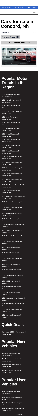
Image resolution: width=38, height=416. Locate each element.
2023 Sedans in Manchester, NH (12, 169)
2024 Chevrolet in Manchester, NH (12, 276)
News (9, 7)
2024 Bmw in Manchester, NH (11, 146)
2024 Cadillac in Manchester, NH (12, 242)
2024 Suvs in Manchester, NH (11, 135)
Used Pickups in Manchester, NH (12, 404)
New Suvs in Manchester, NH (11, 354)
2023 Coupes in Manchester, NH (12, 310)
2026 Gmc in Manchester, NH (11, 118)
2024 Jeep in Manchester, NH (11, 248)
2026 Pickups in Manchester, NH (12, 112)
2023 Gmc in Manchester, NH (11, 254)
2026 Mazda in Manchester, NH (11, 101)
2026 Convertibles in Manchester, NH (13, 197)
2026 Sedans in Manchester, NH (12, 163)
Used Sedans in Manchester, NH (12, 398)
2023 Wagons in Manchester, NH (12, 316)
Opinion (33, 7)
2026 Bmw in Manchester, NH (11, 107)
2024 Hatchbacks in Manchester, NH (13, 305)
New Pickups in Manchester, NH (11, 360)
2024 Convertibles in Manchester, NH (13, 299)
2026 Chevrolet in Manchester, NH (12, 157)
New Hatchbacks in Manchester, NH (13, 371)
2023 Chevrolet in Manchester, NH (12, 214)
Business (21, 7)
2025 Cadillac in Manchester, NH (12, 259)
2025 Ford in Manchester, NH (11, 265)
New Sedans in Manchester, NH (11, 365)
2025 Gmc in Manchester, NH (11, 220)
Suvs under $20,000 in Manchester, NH (14, 333)
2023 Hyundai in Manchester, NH (12, 288)
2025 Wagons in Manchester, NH (12, 271)
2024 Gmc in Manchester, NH (11, 191)
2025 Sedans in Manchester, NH (12, 180)
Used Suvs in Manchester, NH (11, 392)
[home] (19, 3)
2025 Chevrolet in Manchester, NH (12, 237)
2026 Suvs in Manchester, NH (11, 95)
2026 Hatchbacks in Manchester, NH (13, 186)
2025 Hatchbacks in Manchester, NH (13, 225)
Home (4, 7)
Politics (14, 7)
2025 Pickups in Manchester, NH (12, 231)
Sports (28, 7)
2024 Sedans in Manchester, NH (12, 174)
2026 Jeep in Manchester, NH (11, 293)
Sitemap (19, 414)
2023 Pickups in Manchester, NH (12, 203)
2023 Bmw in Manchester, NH (11, 141)
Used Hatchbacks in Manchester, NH (13, 409)
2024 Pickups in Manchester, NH (12, 208)
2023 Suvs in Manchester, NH (11, 152)
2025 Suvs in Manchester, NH (11, 129)
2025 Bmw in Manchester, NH (11, 124)
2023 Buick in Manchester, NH (11, 282)
